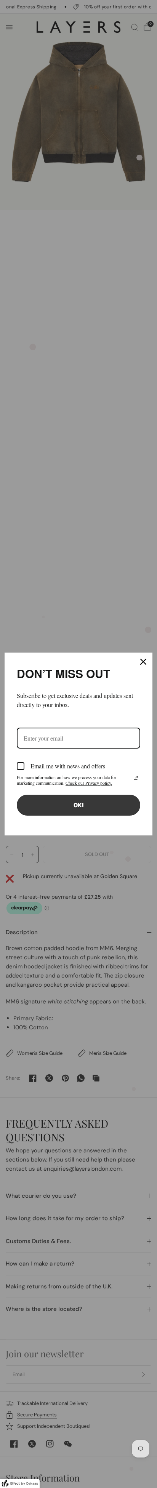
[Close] (143, 662)
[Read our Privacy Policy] (135, 777)
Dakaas (32, 1483)
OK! (79, 805)
